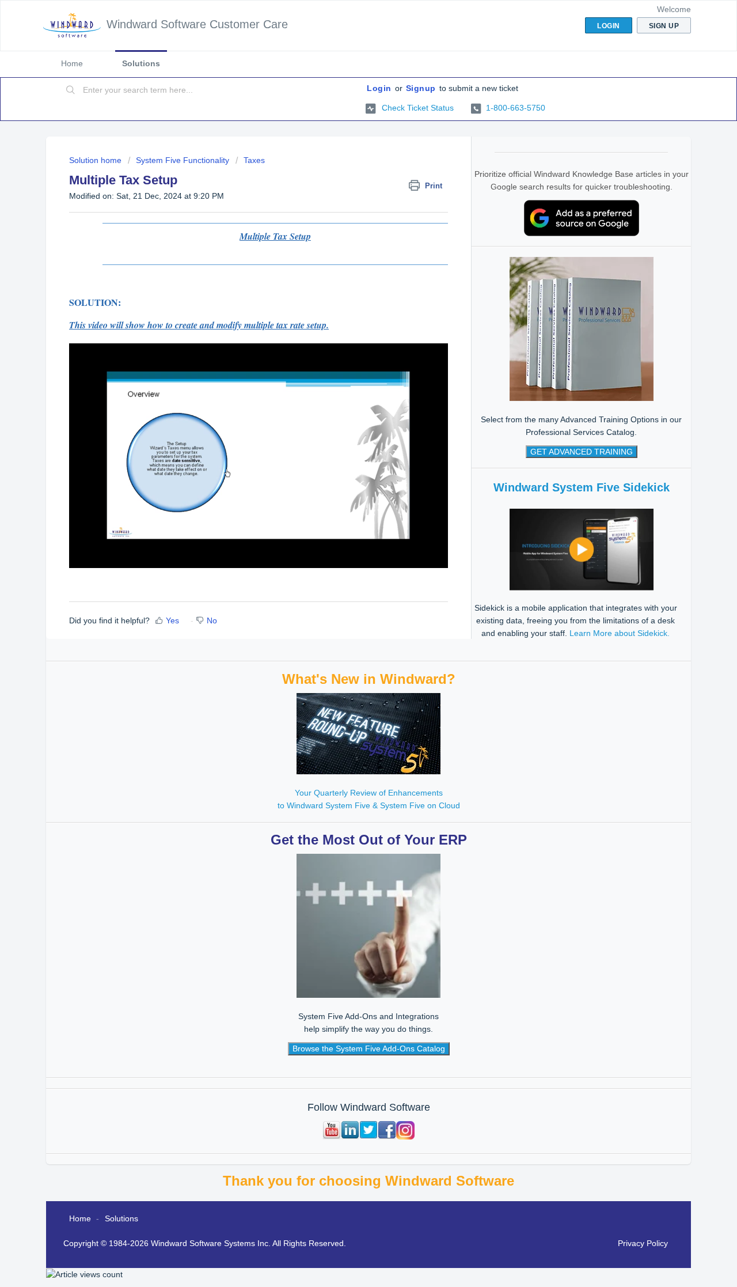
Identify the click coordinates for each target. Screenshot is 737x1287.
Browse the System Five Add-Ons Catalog (368, 1048)
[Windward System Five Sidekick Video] (582, 549)
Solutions (141, 63)
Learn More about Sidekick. (619, 633)
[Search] (70, 90)
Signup (421, 88)
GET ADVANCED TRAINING (581, 451)
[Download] (347, 505)
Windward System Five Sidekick (581, 487)
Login (379, 88)
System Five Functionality (182, 160)
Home (72, 63)
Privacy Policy (643, 1243)
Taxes (254, 160)
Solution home (96, 160)
